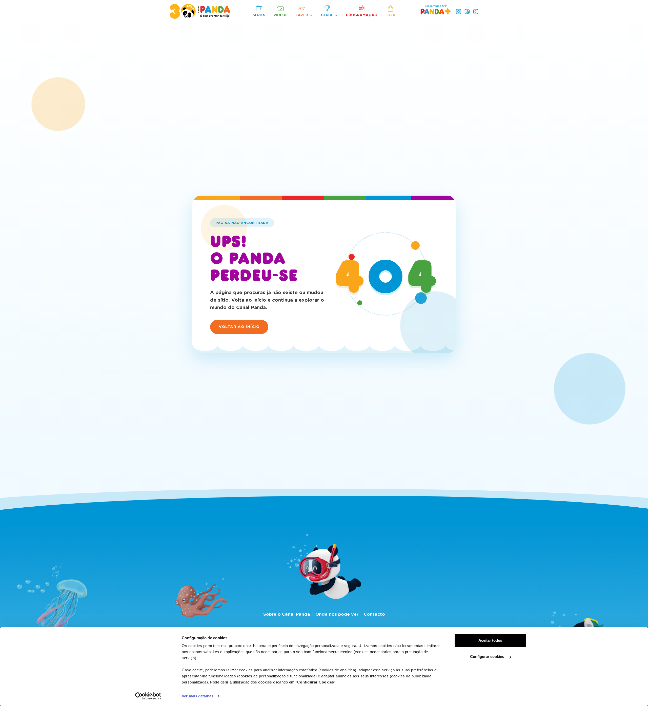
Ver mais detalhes (197, 696)
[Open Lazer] (311, 15)
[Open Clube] (336, 15)
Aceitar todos (490, 640)
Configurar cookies (487, 656)
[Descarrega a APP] (435, 11)
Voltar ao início (239, 326)
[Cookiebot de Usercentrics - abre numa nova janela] (148, 696)
